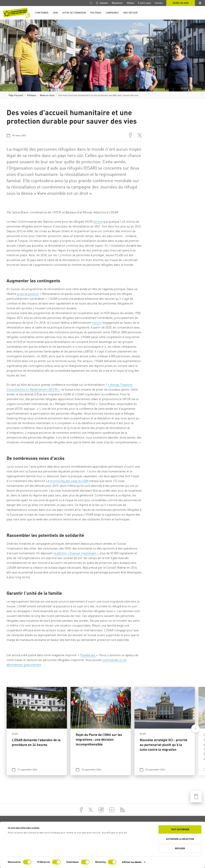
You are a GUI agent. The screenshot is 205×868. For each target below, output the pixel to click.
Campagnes (112, 12)
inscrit (96, 322)
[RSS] (122, 810)
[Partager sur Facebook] (130, 135)
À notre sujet (144, 2)
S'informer (41, 12)
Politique (95, 12)
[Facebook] (81, 810)
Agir (55, 12)
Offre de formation (74, 12)
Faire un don (181, 2)
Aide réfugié (130, 12)
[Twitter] (91, 810)
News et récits (47, 95)
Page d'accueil (16, 95)
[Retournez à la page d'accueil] (16, 13)
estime (97, 221)
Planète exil (88, 655)
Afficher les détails (132, 862)
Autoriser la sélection (180, 839)
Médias (130, 2)
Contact (159, 2)
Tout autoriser (180, 829)
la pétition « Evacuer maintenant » (75, 553)
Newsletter (117, 2)
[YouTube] (112, 810)
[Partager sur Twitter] (140, 135)
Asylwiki (103, 2)
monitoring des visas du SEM (69, 481)
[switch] (56, 862)
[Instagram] (101, 810)
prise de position (28, 294)
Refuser (180, 848)
